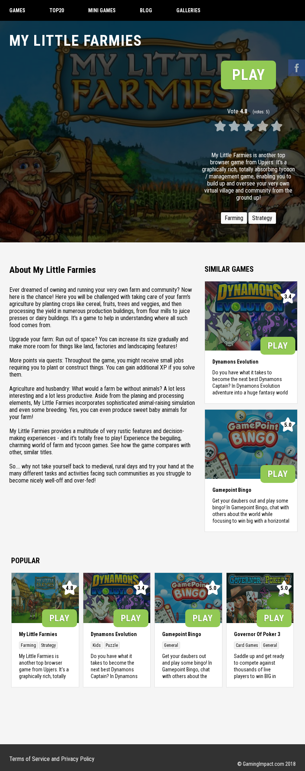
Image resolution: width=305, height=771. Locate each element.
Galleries (188, 10)
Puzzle (112, 645)
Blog (146, 10)
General (171, 645)
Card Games (247, 645)
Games (17, 10)
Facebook (296, 67)
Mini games (102, 10)
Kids (97, 645)
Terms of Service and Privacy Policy (51, 758)
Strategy (262, 218)
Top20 (56, 10)
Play (248, 75)
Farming (234, 218)
